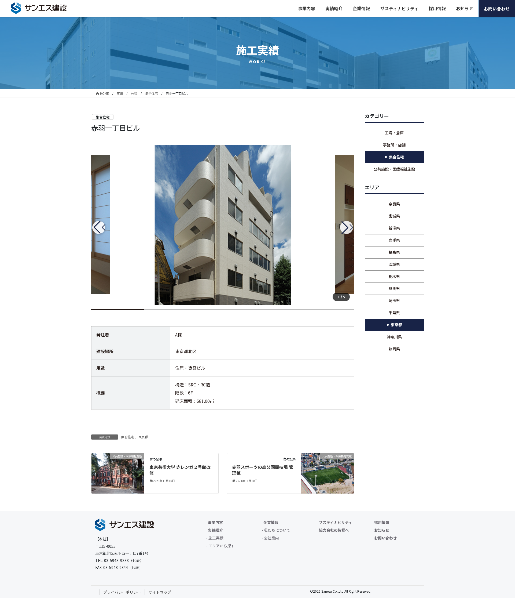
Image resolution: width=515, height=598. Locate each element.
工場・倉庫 (394, 132)
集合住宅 (103, 116)
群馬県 (394, 288)
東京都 (143, 436)
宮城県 (394, 216)
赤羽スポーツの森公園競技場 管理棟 (262, 470)
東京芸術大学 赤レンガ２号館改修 (180, 470)
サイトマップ (160, 592)
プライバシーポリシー (122, 592)
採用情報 (381, 522)
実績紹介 (215, 530)
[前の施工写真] (98, 227)
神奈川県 (394, 336)
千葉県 (394, 312)
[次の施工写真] (346, 227)
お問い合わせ (385, 538)
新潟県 (394, 228)
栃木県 (394, 276)
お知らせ (381, 530)
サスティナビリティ (335, 522)
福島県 (394, 252)
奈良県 (394, 203)
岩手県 (394, 240)
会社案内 (271, 538)
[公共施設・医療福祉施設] (117, 472)
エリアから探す (221, 545)
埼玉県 (394, 300)
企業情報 (270, 522)
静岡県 (394, 348)
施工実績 (215, 538)
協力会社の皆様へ (334, 530)
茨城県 (394, 264)
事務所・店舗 (394, 144)
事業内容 (215, 522)
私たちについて (277, 530)
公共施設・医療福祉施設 (394, 169)
